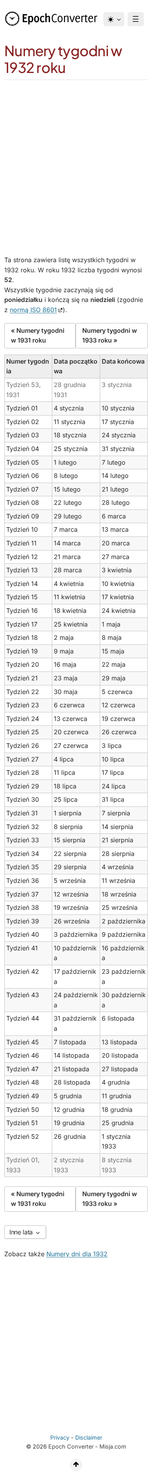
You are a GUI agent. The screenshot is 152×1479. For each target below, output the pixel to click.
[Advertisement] (76, 160)
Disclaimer (88, 1437)
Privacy (59, 1437)
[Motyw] (113, 19)
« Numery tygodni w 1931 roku (37, 335)
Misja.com (112, 1446)
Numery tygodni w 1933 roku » (109, 335)
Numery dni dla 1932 (77, 1254)
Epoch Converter (71, 1446)
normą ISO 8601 (33, 310)
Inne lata (22, 1232)
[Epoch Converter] (53, 18)
